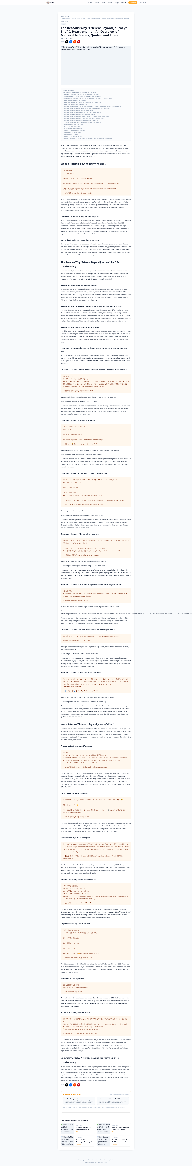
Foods (103, 2)
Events (97, 2)
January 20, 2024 (93, 444)
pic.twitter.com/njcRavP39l (111, 636)
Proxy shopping (82, 1160)
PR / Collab (143, 2)
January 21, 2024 (84, 817)
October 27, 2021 (85, 640)
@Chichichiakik (81, 847)
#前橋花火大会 (99, 1027)
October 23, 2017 (85, 903)
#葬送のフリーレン (69, 376)
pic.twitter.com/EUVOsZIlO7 (90, 1029)
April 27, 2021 (94, 555)
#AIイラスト (68, 596)
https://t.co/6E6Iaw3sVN (72, 1029)
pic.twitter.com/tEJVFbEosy (86, 899)
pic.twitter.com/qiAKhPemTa (88, 763)
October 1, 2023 (87, 391)
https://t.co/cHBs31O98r (120, 849)
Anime (67, 16)
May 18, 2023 (102, 767)
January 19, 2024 (87, 193)
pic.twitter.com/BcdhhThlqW (93, 440)
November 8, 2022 (69, 858)
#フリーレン (102, 500)
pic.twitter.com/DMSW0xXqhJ (94, 387)
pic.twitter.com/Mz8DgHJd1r (89, 953)
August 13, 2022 (91, 1033)
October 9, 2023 (97, 505)
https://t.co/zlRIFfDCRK (117, 810)
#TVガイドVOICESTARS (73, 844)
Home (62, 16)
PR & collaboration (93, 1160)
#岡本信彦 (121, 896)
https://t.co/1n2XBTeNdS (85, 178)
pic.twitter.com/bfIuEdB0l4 (107, 189)
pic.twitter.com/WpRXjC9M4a (78, 987)
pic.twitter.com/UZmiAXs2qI (82, 596)
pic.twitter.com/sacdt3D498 (115, 500)
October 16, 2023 (83, 600)
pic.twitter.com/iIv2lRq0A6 (71, 852)
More (123, 2)
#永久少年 (67, 930)
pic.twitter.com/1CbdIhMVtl (72, 687)
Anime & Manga (113, 2)
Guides (90, 2)
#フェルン (73, 593)
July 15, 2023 (79, 992)
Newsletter (133, 2)
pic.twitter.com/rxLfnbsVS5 (111, 551)
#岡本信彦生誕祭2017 (110, 896)
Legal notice (111, 1160)
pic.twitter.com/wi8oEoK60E (72, 813)
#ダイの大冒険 (115, 760)
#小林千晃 (69, 847)
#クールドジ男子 (111, 844)
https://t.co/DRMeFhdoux (89, 189)
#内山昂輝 (90, 847)
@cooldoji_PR (123, 844)
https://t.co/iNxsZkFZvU (70, 763)
